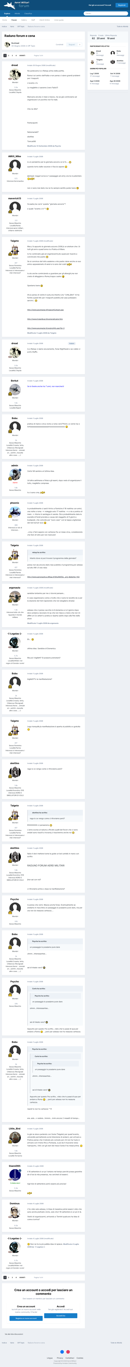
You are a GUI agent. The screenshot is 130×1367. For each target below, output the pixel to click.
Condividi (59, 44)
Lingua (50, 1358)
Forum (14, 20)
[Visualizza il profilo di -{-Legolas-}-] (15, 642)
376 (16, 921)
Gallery (24, 20)
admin (14, 465)
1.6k (16, 488)
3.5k (16, 87)
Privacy (60, 1358)
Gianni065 (14, 1166)
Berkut (14, 380)
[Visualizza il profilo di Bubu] (15, 427)
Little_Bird (14, 1128)
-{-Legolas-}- (14, 633)
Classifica (28, 13)
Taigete (14, 241)
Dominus (15, 1203)
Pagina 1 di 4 (39, 55)
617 (15, 263)
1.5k (16, 403)
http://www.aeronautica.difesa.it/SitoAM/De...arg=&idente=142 (53, 577)
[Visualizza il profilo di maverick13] (15, 207)
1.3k (16, 610)
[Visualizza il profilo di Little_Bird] (15, 1137)
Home (4, 20)
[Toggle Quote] (31, 552)
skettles (14, 763)
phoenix (14, 503)
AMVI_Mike (14, 156)
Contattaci (70, 1358)
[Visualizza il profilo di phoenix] (15, 512)
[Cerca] (125, 13)
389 (16, 525)
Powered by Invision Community (65, 1363)
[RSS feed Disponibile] (125, 1343)
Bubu (15, 418)
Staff (33, 20)
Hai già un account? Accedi (100, 5)
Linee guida (58, 20)
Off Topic (31, 46)
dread (16, 43)
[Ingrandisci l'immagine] (70, 162)
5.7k (16, 656)
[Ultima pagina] (29, 55)
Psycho (14, 899)
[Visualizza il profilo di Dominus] (15, 1212)
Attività (17, 13)
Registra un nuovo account (26, 1318)
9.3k (16, 1225)
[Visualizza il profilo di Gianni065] (15, 1175)
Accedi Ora (60, 1316)
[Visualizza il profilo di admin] (15, 474)
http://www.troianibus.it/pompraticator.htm (45, 319)
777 (15, 221)
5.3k (16, 1188)
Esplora (7, 13)
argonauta (14, 587)
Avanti (22, 55)
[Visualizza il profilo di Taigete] (15, 250)
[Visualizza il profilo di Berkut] (15, 389)
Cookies (80, 1358)
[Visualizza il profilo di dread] (7, 44)
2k (16, 440)
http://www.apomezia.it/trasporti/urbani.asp (45, 310)
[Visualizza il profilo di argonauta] (15, 596)
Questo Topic (114, 13)
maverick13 (14, 198)
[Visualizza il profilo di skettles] (15, 772)
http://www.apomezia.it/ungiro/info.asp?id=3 (45, 328)
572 (16, 178)
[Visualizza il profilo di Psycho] (15, 908)
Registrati (121, 5)
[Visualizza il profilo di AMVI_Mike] (15, 165)
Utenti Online (44, 20)
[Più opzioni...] (80, 65)
